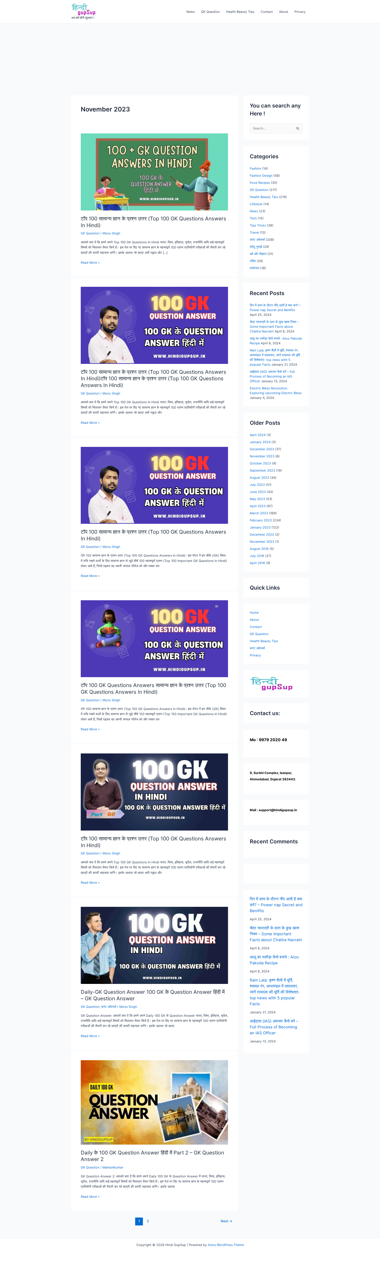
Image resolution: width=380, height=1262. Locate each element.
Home (254, 612)
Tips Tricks (258, 225)
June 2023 (258, 492)
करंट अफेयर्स (108, 1007)
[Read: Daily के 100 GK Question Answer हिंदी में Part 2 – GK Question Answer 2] (154, 1102)
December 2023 (262, 449)
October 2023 (260, 463)
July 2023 (257, 485)
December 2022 (262, 534)
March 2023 (259, 513)
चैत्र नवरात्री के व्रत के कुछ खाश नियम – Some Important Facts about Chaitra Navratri (274, 326)
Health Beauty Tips (240, 12)
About (283, 12)
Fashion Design (261, 175)
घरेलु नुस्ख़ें (256, 247)
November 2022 (262, 542)
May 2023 (257, 499)
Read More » (90, 262)
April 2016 (257, 563)
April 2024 (258, 435)
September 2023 (262, 470)
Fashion (255, 168)
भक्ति (253, 261)
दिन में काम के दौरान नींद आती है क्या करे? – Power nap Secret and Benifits (276, 905)
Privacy (300, 12)
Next (226, 1221)
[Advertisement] (190, 53)
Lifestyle (256, 204)
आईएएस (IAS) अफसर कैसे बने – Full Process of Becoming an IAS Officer (272, 376)
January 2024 (260, 442)
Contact (267, 12)
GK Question (210, 12)
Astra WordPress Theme (226, 1245)
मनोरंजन (254, 268)
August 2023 (259, 478)
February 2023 (261, 520)
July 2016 (257, 556)
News (190, 12)
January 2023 (260, 527)
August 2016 (259, 549)
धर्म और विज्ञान (258, 254)
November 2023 (262, 456)
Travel (254, 232)
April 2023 (258, 506)
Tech (253, 218)
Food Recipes (260, 183)
